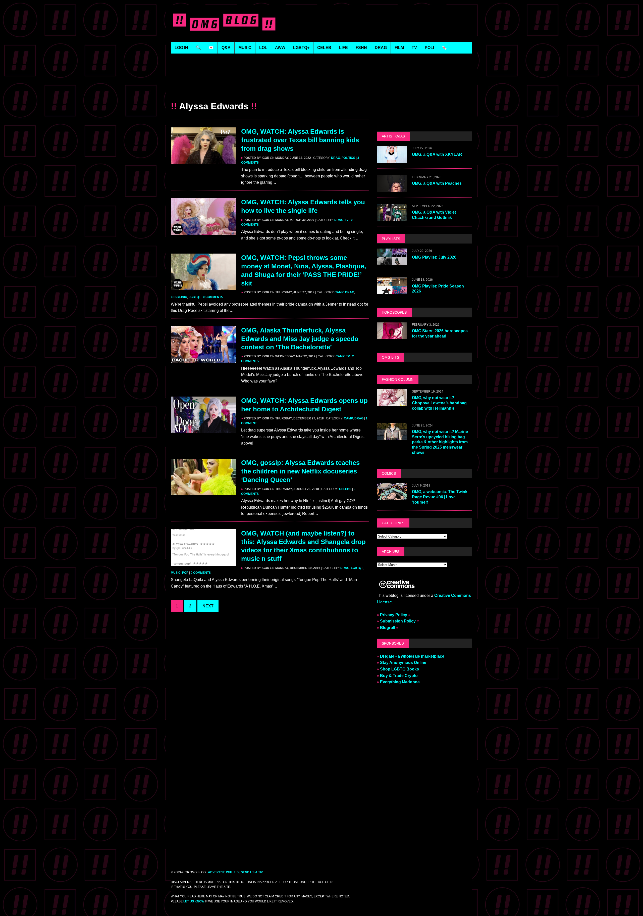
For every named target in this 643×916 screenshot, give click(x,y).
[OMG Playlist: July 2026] (392, 262)
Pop (185, 572)
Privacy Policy (393, 615)
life (343, 47)
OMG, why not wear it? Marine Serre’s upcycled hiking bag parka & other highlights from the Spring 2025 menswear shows (440, 442)
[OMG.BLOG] (224, 21)
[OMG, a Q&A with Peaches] (392, 188)
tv (414, 47)
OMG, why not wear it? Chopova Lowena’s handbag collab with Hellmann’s (439, 403)
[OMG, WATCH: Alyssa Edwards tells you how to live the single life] (203, 231)
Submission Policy (398, 621)
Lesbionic (179, 297)
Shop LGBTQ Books (399, 669)
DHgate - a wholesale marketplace (412, 656)
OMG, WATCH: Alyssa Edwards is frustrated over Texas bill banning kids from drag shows (300, 140)
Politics (348, 158)
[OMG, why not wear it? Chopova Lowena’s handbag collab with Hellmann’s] (392, 403)
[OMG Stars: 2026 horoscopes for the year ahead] (392, 336)
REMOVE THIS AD (270, 82)
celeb (324, 47)
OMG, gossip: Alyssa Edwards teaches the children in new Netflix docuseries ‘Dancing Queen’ (300, 471)
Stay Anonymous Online (403, 662)
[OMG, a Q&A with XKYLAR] (392, 160)
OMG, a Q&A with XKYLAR (437, 154)
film (399, 47)
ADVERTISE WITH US (223, 872)
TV (347, 220)
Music (176, 572)
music (244, 47)
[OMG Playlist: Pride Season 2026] (392, 291)
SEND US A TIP (252, 872)
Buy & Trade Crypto (399, 675)
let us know (193, 901)
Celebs (345, 489)
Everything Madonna (400, 682)
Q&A (226, 47)
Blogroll (387, 627)
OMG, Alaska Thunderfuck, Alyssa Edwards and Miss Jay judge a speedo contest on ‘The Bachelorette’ (299, 338)
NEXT (207, 606)
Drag (335, 158)
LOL (263, 47)
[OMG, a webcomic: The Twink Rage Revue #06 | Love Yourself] (392, 497)
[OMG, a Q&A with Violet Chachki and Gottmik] (392, 217)
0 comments (213, 297)
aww (280, 47)
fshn (361, 47)
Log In (181, 47)
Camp (339, 292)
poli (429, 47)
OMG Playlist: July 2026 (434, 257)
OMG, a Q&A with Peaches (437, 183)
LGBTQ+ (301, 47)
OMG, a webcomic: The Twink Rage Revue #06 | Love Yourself (439, 497)
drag (381, 47)
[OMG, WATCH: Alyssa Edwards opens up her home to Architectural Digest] (203, 430)
